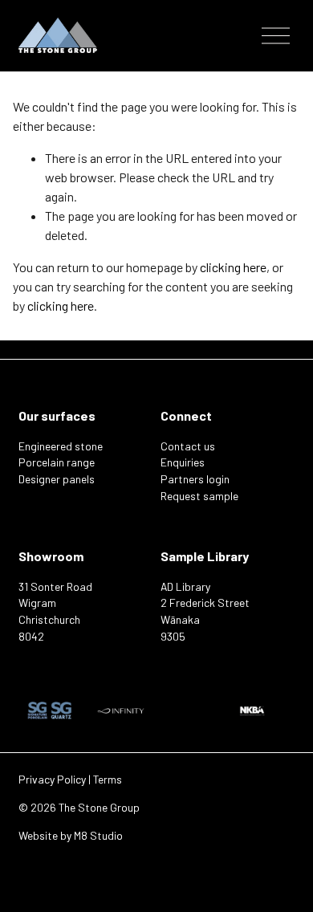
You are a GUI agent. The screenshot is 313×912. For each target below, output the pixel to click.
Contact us (188, 446)
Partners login (195, 479)
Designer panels (56, 479)
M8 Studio (98, 835)
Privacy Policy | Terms (70, 779)
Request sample (199, 496)
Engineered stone (60, 446)
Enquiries (183, 462)
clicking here (233, 267)
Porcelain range (56, 462)
